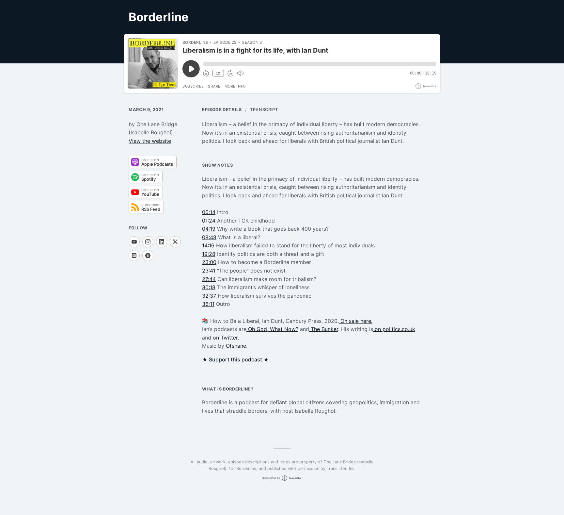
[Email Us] (134, 255)
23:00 (209, 262)
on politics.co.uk (394, 329)
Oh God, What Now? (272, 329)
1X (218, 73)
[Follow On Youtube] (134, 241)
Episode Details (222, 109)
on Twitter (224, 337)
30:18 (208, 287)
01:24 (208, 220)
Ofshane (235, 345)
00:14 (208, 212)
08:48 (209, 237)
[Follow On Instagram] (147, 241)
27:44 (209, 279)
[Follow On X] (175, 241)
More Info (235, 86)
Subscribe (193, 86)
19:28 (208, 254)
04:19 (208, 228)
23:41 (208, 270)
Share (214, 86)
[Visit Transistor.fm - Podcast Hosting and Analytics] (425, 86)
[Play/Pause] (153, 63)
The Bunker (323, 329)
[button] (319, 64)
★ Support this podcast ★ (235, 359)
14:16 (208, 245)
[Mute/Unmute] (240, 73)
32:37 (209, 295)
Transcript (264, 109)
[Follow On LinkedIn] (161, 241)
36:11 (208, 304)
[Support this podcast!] (147, 255)
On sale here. (355, 321)
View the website (150, 141)
